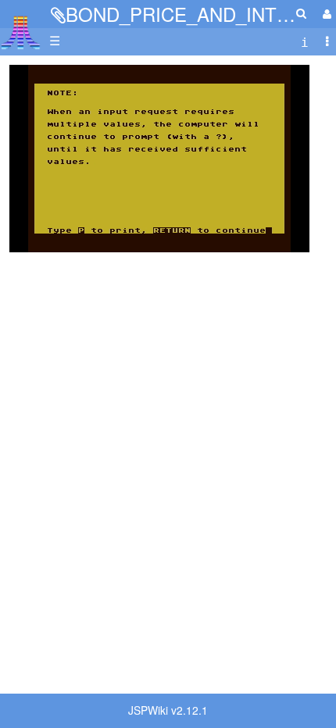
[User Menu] (325, 13)
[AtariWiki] (20, 27)
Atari (20, 32)
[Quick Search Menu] (301, 13)
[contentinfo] (304, 41)
